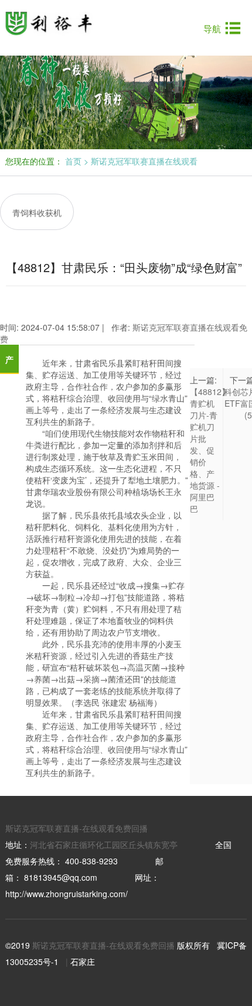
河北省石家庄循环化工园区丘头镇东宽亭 (104, 844)
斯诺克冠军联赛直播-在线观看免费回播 (76, 828)
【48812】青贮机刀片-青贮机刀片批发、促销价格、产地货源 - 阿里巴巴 (210, 450)
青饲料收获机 (37, 212)
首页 (73, 161)
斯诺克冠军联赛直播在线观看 (144, 161)
